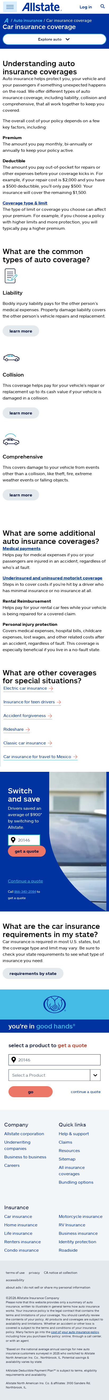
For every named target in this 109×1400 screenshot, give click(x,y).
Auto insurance (27, 20)
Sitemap (67, 1158)
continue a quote (86, 1091)
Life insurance (18, 1233)
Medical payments (22, 548)
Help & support (74, 1133)
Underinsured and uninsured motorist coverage (52, 577)
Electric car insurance (25, 687)
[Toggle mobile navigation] (10, 7)
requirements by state (33, 973)
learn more (21, 330)
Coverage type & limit (25, 202)
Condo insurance (21, 1249)
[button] (102, 7)
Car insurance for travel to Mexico (37, 756)
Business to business (25, 1156)
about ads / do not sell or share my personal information (48, 1287)
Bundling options (76, 1181)
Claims (65, 1141)
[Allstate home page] (42, 7)
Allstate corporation (24, 1133)
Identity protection (77, 1241)
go (30, 1091)
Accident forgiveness (24, 715)
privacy (34, 1272)
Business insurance (78, 1233)
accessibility (15, 1280)
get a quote (27, 850)
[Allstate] (6, 20)
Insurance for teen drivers (29, 701)
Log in (86, 6)
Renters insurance (22, 1241)
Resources (69, 1150)
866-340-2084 (25, 891)
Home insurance (20, 1224)
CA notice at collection (60, 1272)
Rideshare (13, 728)
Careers (12, 1165)
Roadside (68, 1249)
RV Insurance (72, 1224)
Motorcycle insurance (80, 1216)
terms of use (15, 1272)
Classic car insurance (24, 742)
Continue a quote (25, 880)
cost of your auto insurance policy (75, 1332)
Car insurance (18, 1216)
